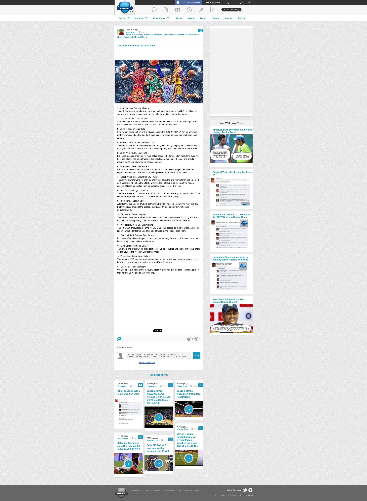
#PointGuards (137, 34)
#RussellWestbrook (125, 37)
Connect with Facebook (190, 2)
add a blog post (166, 10)
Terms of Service (152, 490)
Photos (241, 18)
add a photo (178, 10)
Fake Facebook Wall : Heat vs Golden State (128, 392)
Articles (228, 18)
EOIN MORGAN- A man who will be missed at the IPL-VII (158, 448)
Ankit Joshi (130, 32)
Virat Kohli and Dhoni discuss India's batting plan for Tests (233, 131)
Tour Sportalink (185, 490)
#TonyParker (159, 34)
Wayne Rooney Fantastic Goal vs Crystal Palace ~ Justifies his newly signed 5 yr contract (187, 440)
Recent (191, 18)
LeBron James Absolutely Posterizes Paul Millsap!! (189, 393)
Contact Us (137, 490)
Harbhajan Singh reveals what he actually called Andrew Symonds (230, 258)
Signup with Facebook (146, 364)
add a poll (213, 10)
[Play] (128, 473)
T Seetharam (122, 386)
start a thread (154, 10)
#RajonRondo (183, 34)
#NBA (128, 34)
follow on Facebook (250, 490)
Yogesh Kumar (123, 438)
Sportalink (124, 7)
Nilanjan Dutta (152, 440)
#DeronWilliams (140, 37)
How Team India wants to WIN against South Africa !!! (229, 301)
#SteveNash (194, 34)
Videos (215, 18)
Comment (119, 339)
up (189, 339)
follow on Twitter (245, 490)
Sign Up (229, 2)
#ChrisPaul (148, 34)
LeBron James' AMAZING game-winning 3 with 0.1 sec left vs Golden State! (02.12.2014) (158, 396)
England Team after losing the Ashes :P (233, 173)
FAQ (197, 490)
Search (249, 2)
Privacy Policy (169, 490)
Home (179, 18)
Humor (203, 18)
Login (240, 2)
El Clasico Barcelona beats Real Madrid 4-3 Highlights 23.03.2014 (128, 446)
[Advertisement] (158, 53)
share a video (189, 10)
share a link (201, 10)
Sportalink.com (222, 495)
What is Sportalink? (213, 2)
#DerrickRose (171, 34)
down (196, 339)
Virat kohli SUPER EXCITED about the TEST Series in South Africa (231, 216)
